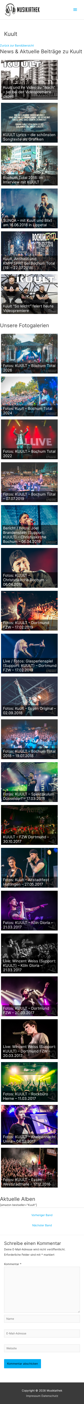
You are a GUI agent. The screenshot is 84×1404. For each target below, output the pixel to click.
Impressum (33, 1395)
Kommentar (12, 1264)
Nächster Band (42, 1225)
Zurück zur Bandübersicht (17, 45)
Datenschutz (49, 1395)
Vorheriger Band (41, 1215)
